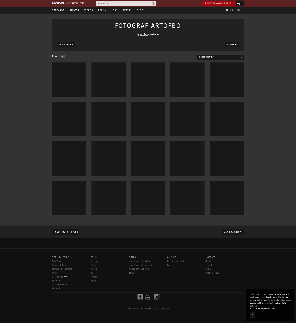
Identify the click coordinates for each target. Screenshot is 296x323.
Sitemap (56, 281)
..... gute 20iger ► (233, 231)
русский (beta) (212, 273)
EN (231, 10)
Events (127, 10)
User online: (60, 277)
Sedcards (58, 10)
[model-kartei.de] (68, 3)
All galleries (232, 44)
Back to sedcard (66, 44)
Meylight (144, 34)
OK (253, 315)
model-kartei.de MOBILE (140, 269)
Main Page (56, 261)
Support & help (59, 265)
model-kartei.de (144, 309)
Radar (93, 281)
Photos (74, 10)
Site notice (57, 288)
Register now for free (218, 3)
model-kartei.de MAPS (139, 261)
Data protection (59, 285)
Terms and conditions (62, 269)
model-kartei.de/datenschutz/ (262, 309)
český (208, 269)
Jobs (115, 10)
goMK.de (133, 273)
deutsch (209, 261)
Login (239, 3)
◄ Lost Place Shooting (66, 231)
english (209, 265)
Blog (140, 10)
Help (238, 10)
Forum (102, 10)
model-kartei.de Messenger (142, 265)
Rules (54, 273)
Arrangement (206, 57)
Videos (88, 10)
